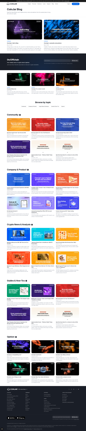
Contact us (27, 402)
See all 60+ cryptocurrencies (68, 402)
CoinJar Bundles (10, 397)
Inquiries (45, 400)
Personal (34, 3)
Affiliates (27, 396)
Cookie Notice (46, 406)
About (56, 3)
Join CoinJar (75, 3)
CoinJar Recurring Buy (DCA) (12, 396)
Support (48, 3)
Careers (27, 400)
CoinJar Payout (10, 408)
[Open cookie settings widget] (2, 429)
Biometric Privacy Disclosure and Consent (52, 408)
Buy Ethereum (65, 396)
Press (26, 403)
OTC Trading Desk (10, 405)
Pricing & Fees (9, 400)
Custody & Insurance (11, 406)
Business (40, 3)
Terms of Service (47, 403)
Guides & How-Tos (55, 106)
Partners (27, 409)
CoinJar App (9, 394)
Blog (53, 3)
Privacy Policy (69, 63)
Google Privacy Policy (28, 428)
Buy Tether (64, 397)
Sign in (68, 3)
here (15, 426)
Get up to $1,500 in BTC (27, 0)
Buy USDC (64, 400)
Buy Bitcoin (64, 394)
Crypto (29, 3)
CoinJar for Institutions (11, 403)
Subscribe (75, 60)
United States (23, 389)
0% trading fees (19, 0)
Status (26, 406)
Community (23, 106)
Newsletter (27, 408)
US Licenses (46, 411)
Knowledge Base (47, 396)
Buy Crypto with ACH (11, 399)
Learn (44, 3)
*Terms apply (66, 0)
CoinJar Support (47, 394)
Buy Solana (64, 399)
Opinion (63, 106)
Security (27, 405)
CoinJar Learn (9, 409)
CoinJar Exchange (10, 402)
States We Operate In (48, 409)
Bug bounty (27, 399)
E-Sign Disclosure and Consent (50, 405)
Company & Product (32, 106)
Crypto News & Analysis (44, 106)
